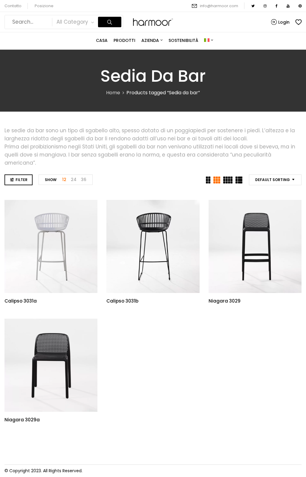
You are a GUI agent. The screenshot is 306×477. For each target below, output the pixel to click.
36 (83, 180)
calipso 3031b (122, 301)
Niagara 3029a (22, 420)
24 (73, 180)
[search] (109, 22)
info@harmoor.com (219, 6)
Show (50, 179)
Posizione (44, 6)
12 (64, 180)
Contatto (13, 6)
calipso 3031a (20, 301)
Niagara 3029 (225, 301)
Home (113, 92)
